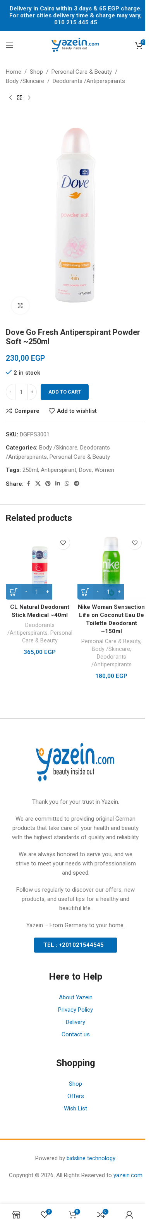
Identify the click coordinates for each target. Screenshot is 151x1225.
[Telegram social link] (77, 483)
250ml (30, 469)
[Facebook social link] (28, 483)
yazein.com (127, 1175)
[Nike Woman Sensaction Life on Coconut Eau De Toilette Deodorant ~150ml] (111, 566)
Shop (36, 71)
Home (13, 71)
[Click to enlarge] (20, 305)
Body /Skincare (25, 81)
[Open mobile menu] (9, 45)
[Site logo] (75, 44)
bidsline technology (91, 1158)
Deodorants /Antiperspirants (89, 81)
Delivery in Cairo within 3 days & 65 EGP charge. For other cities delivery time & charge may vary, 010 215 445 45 (75, 15)
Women (104, 469)
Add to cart (64, 392)
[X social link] (38, 483)
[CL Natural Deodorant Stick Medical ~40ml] (40, 566)
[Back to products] (19, 98)
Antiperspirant (58, 469)
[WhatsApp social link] (67, 483)
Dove (85, 469)
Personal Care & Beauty (81, 71)
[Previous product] (10, 98)
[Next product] (29, 98)
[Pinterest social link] (48, 483)
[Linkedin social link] (57, 483)
